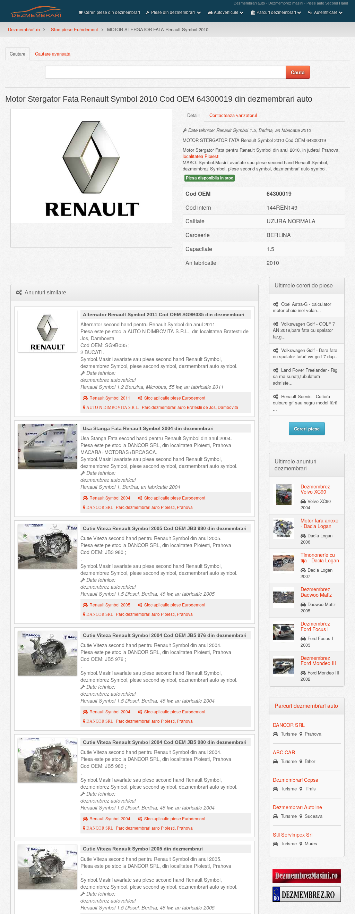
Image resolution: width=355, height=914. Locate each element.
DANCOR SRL (289, 724)
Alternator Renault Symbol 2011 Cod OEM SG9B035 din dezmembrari (163, 314)
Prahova (311, 733)
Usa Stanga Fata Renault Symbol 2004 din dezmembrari (148, 428)
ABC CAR (284, 752)
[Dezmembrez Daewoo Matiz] (283, 597)
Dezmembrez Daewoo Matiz (316, 592)
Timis (309, 788)
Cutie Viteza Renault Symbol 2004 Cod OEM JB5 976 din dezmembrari (164, 635)
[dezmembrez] (306, 893)
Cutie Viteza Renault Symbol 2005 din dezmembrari (143, 849)
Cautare (17, 53)
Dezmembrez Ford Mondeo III (318, 660)
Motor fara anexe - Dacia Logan (319, 523)
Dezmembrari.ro (24, 29)
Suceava (312, 816)
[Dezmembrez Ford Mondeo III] (283, 666)
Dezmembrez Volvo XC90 (315, 489)
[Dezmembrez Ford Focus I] (283, 631)
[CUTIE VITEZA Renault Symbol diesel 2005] (47, 546)
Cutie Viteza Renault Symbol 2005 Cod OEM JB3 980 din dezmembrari (164, 528)
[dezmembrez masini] (306, 875)
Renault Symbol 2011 (109, 398)
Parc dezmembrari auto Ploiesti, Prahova (139, 507)
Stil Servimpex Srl (292, 834)
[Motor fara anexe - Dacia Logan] (283, 528)
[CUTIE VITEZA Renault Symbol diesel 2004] (47, 653)
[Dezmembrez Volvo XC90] (283, 494)
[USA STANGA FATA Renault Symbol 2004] (47, 446)
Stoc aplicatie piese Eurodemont (174, 398)
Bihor (308, 761)
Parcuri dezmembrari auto (306, 706)
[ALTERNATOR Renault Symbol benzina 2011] (47, 331)
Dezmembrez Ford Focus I (315, 626)
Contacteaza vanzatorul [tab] (233, 115)
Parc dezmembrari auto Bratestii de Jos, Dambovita (161, 407)
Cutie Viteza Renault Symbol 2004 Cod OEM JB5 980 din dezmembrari (164, 742)
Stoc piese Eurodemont (74, 29)
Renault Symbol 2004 (109, 498)
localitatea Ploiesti (201, 156)
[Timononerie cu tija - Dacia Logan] (283, 562)
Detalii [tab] (193, 115)
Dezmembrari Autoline (297, 807)
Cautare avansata (52, 53)
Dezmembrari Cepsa (295, 779)
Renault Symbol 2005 (109, 604)
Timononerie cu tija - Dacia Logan (320, 557)
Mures (309, 843)
